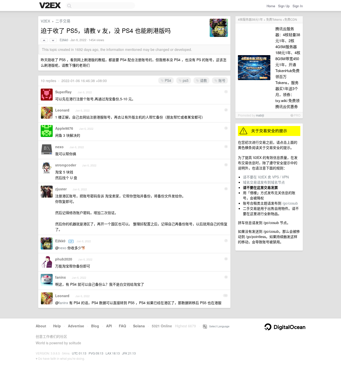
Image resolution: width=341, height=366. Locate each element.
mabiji (260, 115)
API (109, 325)
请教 (203, 80)
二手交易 (62, 20)
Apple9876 (64, 128)
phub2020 (63, 258)
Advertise (76, 325)
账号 (221, 80)
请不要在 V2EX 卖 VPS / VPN (266, 176)
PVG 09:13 (96, 353)
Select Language (218, 326)
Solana (139, 325)
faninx (60, 277)
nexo (59, 146)
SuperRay (63, 91)
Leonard (62, 110)
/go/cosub (290, 203)
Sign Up (284, 5)
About (41, 325)
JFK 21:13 (129, 353)
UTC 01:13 (79, 353)
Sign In (298, 5)
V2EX (45, 20)
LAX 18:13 (113, 353)
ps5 (185, 80)
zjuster (61, 188)
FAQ (122, 325)
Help (57, 325)
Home (271, 5)
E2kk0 (64, 40)
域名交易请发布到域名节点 (264, 182)
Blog (95, 325)
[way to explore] (50, 5)
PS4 (167, 80)
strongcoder (65, 164)
